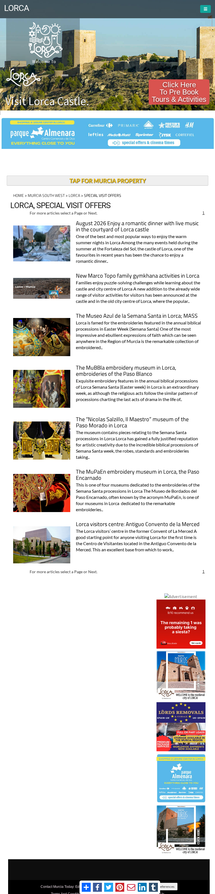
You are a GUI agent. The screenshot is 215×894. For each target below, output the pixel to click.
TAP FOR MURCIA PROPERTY (107, 180)
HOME (18, 195)
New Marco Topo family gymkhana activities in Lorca (137, 276)
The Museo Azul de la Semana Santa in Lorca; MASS (137, 316)
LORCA (74, 195)
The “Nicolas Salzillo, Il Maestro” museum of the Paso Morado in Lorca (132, 422)
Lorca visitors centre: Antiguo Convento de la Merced (138, 524)
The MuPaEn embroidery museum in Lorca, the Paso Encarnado (137, 475)
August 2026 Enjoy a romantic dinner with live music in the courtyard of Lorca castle (137, 226)
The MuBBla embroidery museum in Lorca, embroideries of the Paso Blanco (126, 371)
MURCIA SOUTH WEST (46, 195)
